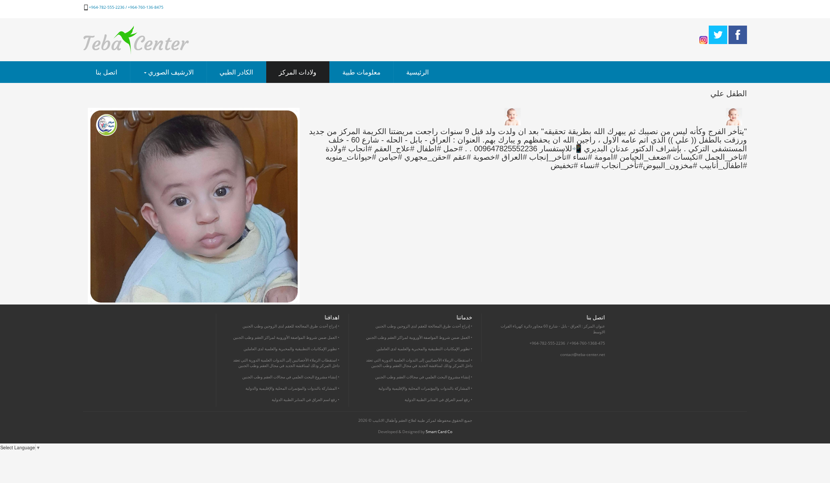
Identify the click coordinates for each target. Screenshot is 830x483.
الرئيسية (417, 72)
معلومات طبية (361, 72)
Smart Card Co (439, 431)
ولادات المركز (297, 72)
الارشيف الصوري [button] (170, 72)
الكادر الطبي (236, 72)
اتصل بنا (106, 72)
